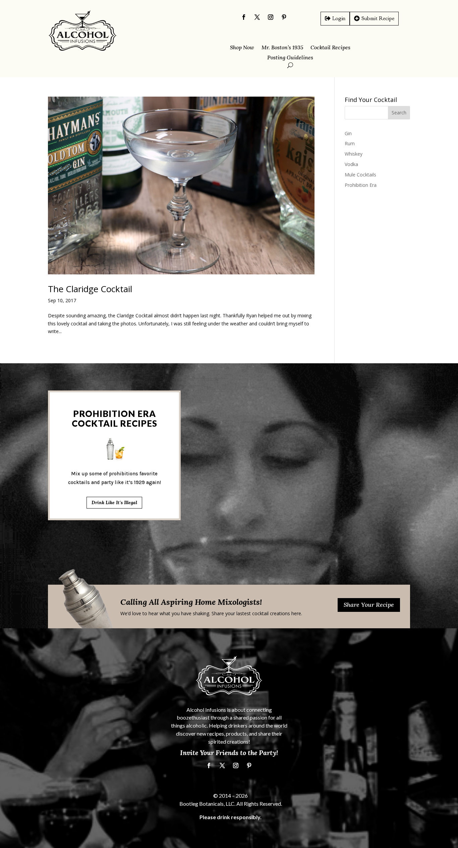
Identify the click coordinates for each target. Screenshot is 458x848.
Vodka (351, 164)
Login (338, 18)
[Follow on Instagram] (270, 17)
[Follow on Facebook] (243, 17)
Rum (350, 143)
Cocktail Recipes (330, 48)
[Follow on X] (257, 17)
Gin (348, 133)
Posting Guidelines (290, 58)
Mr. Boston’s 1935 (282, 48)
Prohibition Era (361, 185)
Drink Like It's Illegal (114, 502)
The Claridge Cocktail (90, 289)
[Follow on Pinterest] (284, 17)
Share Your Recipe (369, 604)
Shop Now (242, 48)
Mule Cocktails (360, 174)
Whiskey (353, 154)
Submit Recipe (377, 18)
